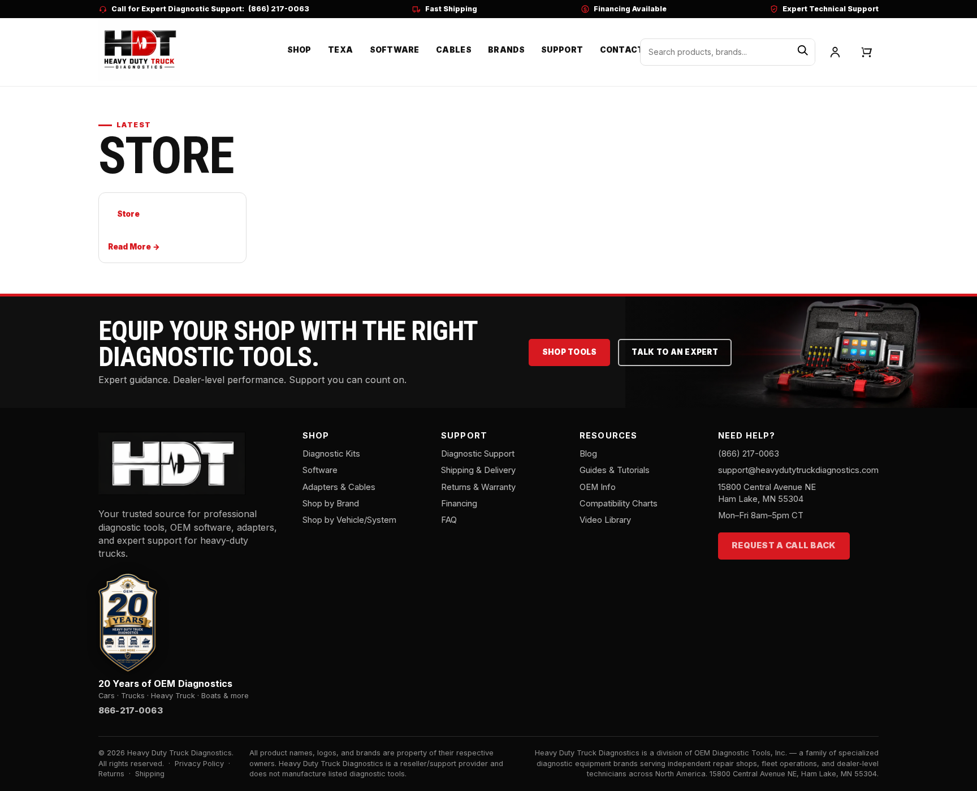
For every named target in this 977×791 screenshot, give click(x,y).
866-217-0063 (130, 711)
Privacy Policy (199, 763)
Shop (299, 49)
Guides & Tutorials (615, 470)
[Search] (802, 52)
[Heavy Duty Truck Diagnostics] (139, 50)
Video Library (605, 520)
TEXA (340, 49)
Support (562, 49)
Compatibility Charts (619, 503)
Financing (459, 503)
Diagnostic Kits (331, 454)
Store (128, 213)
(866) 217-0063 (278, 9)
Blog (588, 454)
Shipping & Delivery (478, 470)
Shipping (150, 773)
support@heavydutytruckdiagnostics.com (798, 470)
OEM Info (598, 487)
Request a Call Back (784, 545)
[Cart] (867, 52)
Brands (506, 49)
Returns (111, 773)
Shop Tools (569, 351)
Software (395, 49)
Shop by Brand (330, 503)
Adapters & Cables (338, 487)
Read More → (134, 246)
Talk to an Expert (675, 351)
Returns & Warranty (478, 487)
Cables (454, 49)
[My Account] (835, 52)
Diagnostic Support (478, 454)
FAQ (449, 520)
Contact (622, 49)
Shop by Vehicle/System (349, 520)
